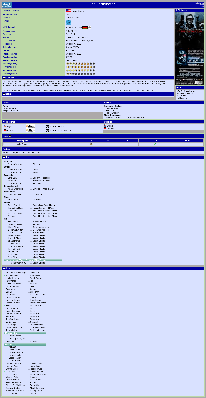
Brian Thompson (13, 311)
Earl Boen (10, 292)
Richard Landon (15, 249)
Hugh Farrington (16, 352)
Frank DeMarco (15, 238)
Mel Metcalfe (13, 216)
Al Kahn (12, 347)
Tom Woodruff (14, 243)
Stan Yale (10, 341)
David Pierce (11, 371)
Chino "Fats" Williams (15, 385)
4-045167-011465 (74, 28)
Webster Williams (13, 377)
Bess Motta (11, 289)
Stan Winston (14, 222)
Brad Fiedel (13, 200)
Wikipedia (182, 98)
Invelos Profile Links (187, 93)
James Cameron (73, 18)
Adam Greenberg (15, 189)
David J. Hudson (15, 213)
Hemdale (110, 110)
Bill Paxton (10, 305)
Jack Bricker (13, 257)
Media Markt (71, 60)
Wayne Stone (12, 369)
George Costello (15, 224)
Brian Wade (13, 252)
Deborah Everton (15, 230)
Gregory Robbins (13, 388)
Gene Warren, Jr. (18, 263)
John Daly (12, 178)
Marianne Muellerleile (15, 391)
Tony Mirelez (11, 330)
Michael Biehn (12, 275)
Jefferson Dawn (15, 233)
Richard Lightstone (16, 208)
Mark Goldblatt (14, 194)
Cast (202, 6)
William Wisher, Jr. (14, 314)
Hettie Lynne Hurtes (14, 327)
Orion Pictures (112, 108)
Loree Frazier (15, 358)
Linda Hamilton (12, 278)
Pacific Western (112, 113)
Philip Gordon (15, 336)
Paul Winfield (12, 281)
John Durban (11, 393)
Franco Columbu (13, 303)
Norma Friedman (13, 363)
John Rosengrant (15, 246)
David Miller (13, 254)
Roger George (14, 235)
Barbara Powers (13, 366)
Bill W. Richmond (13, 382)
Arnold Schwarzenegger (16, 273)
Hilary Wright (13, 227)
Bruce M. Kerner (13, 300)
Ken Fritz (10, 316)
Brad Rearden (12, 308)
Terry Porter (13, 211)
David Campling (15, 205)
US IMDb (182, 96)
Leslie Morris (14, 350)
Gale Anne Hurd (15, 172)
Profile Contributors (186, 91)
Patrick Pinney (12, 380)
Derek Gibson (14, 181)
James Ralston (15, 361)
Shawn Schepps (13, 297)
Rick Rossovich (12, 286)
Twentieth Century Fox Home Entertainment (125, 117)
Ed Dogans (11, 322)
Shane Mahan (14, 241)
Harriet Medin (15, 355)
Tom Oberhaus (12, 319)
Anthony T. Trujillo (17, 338)
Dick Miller (10, 295)
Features (201, 4)
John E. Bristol (12, 374)
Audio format (199, 3)
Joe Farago (11, 325)
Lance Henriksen (13, 284)
